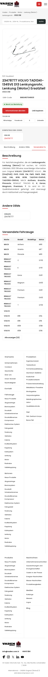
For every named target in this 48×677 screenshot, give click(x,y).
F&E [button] (28, 412)
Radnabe (8, 463)
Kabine (7, 440)
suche (41, 21)
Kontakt (8, 388)
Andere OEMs (24, 147)
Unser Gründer (10, 379)
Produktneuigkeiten (33, 584)
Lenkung (8, 455)
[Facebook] (3, 657)
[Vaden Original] (9, 4)
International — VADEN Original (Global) (23, 670)
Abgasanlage (10, 403)
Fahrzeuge (9, 394)
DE (39, 4)
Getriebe (8, 436)
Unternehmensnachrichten (36, 562)
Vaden (4, 12)
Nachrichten (32, 558)
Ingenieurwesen (32, 361)
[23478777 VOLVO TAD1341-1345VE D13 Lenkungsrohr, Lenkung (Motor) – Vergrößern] (24, 50)
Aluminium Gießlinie (33, 373)
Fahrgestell (9, 428)
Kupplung (8, 448)
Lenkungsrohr (7, 15)
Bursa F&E (30, 420)
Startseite (9, 357)
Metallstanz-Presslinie (34, 387)
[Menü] (45, 4)
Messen (29, 598)
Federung (8, 432)
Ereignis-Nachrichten (34, 576)
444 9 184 (26, 651)
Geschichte (9, 371)
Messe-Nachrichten (33, 580)
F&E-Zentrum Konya (33, 416)
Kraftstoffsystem (11, 444)
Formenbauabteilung (34, 369)
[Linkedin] (17, 657)
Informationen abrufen (15, 111)
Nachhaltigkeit (10, 383)
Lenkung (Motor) (30, 12)
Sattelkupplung (10, 467)
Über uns (8, 375)
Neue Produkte (10, 399)
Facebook (18, 120)
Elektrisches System (12, 424)
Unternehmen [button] (11, 363)
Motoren (8, 473)
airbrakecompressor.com (24, 673)
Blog (28, 608)
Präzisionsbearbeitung (35, 384)
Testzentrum (31, 365)
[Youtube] (22, 657)
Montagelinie (31, 391)
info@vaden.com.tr (10, 651)
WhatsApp (7, 120)
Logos (28, 602)
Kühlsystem (9, 452)
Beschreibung (9, 147)
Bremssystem (10, 407)
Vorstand (8, 367)
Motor (20, 12)
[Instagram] (8, 657)
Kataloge (29, 594)
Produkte (12, 12)
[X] (13, 657)
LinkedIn (40, 120)
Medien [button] (29, 590)
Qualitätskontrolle (33, 406)
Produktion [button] (31, 357)
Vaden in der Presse (34, 572)
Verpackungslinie (33, 395)
